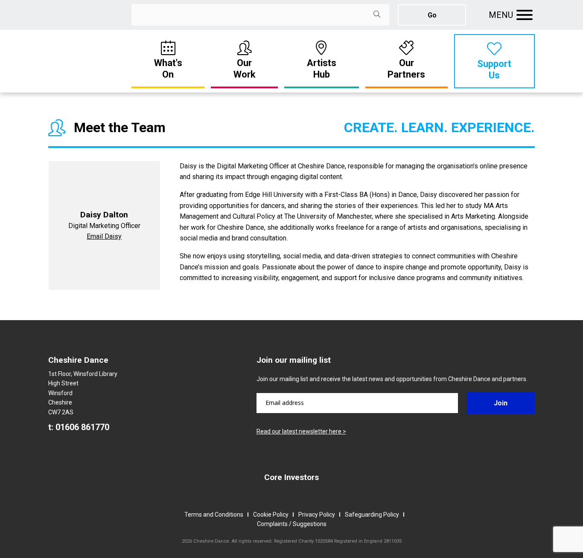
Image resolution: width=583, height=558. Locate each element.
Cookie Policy (271, 514)
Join (500, 403)
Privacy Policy (316, 514)
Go (432, 15)
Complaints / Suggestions (291, 523)
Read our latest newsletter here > (301, 431)
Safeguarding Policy (372, 514)
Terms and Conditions (213, 514)
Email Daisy (104, 236)
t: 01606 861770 (78, 427)
